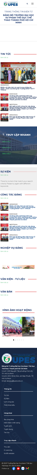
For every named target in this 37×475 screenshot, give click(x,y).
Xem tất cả (4, 57)
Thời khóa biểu (9, 405)
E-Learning (8, 450)
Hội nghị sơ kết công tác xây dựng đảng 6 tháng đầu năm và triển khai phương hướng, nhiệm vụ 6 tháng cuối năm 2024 (22, 108)
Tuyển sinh (8, 426)
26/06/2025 (4, 85)
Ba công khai (9, 419)
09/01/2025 (13, 94)
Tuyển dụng (8, 429)
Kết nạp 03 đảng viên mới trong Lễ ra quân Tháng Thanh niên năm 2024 (22, 118)
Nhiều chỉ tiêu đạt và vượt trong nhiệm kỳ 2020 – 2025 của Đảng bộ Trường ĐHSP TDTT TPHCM (17, 89)
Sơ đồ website (9, 453)
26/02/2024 (13, 115)
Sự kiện (6, 398)
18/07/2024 (13, 104)
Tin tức (6, 395)
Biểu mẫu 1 (6, 142)
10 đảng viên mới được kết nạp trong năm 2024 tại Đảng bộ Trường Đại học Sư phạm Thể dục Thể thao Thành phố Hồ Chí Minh (23, 98)
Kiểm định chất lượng (12, 423)
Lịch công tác (9, 402)
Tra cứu (6, 432)
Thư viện (7, 447)
